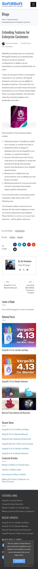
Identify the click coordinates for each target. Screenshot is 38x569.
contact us (20, 216)
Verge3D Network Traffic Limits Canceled (17, 444)
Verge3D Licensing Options (12, 500)
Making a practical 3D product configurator (18, 511)
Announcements (19, 231)
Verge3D (20, 237)
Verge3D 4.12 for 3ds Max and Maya (15, 448)
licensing (12, 237)
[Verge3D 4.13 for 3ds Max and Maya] (19, 335)
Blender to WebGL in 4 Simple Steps (15, 465)
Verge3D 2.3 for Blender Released (10, 285)
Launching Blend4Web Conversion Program (29, 287)
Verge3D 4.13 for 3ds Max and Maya (15, 350)
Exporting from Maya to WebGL (14, 474)
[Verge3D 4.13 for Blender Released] (19, 366)
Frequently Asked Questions (12, 504)
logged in (15, 309)
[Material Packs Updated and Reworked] (19, 398)
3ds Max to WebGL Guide (11, 470)
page (11, 201)
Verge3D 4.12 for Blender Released (15, 453)
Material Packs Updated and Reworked (16, 412)
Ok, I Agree (19, 561)
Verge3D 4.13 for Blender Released (15, 381)
